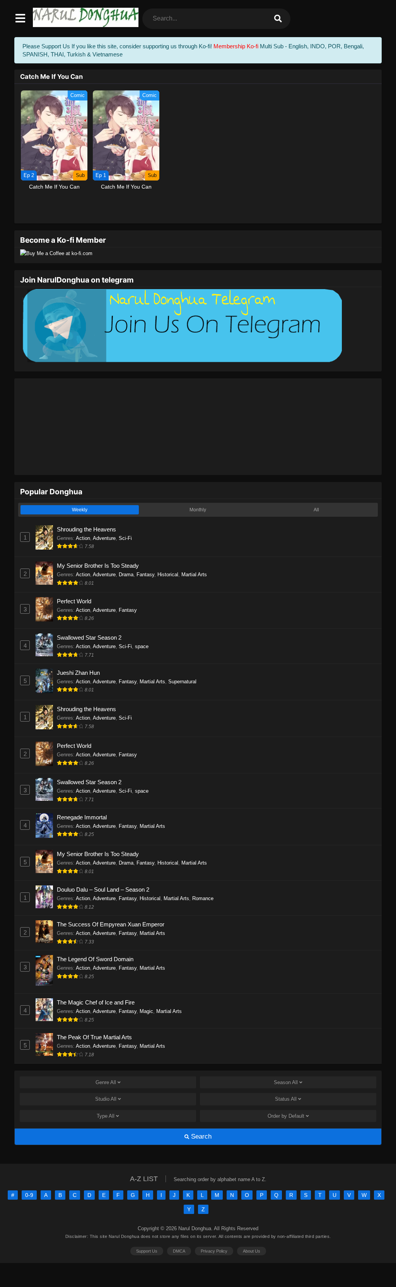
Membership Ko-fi (235, 46)
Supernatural (182, 681)
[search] (278, 19)
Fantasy (145, 574)
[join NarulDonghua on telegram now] (181, 361)
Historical (167, 574)
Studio (105, 1099)
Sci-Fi (125, 538)
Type (105, 1116)
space (141, 646)
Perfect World (74, 601)
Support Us (146, 1251)
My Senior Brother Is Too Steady (98, 565)
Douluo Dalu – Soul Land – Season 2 (103, 889)
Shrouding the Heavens (86, 529)
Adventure (104, 538)
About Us (251, 1251)
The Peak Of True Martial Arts (94, 1037)
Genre (106, 1082)
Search (200, 1136)
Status (286, 1099)
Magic (146, 1011)
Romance (202, 898)
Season (286, 1082)
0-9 (29, 1195)
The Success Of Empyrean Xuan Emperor (110, 924)
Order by (286, 1116)
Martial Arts (194, 574)
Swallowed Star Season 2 (89, 637)
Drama (126, 574)
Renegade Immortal (82, 817)
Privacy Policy (214, 1251)
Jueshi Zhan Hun (78, 672)
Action (83, 538)
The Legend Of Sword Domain (95, 959)
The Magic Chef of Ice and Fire (96, 1002)
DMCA (179, 1251)
